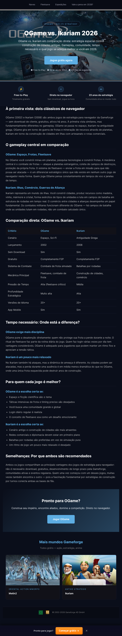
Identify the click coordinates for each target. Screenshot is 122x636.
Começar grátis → (69, 630)
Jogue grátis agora (61, 60)
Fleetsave (45, 4)
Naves (32, 4)
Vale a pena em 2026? (82, 4)
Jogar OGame (61, 519)
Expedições (60, 4)
